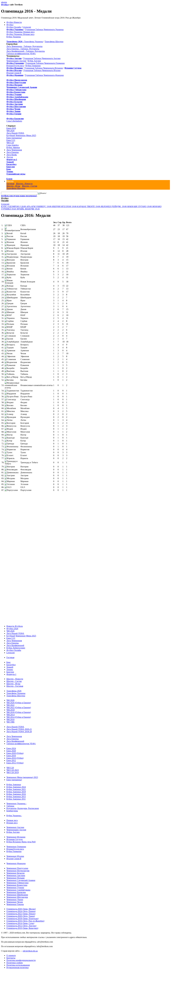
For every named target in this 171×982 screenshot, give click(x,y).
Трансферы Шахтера (54, 41)
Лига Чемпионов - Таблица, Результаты (24, 46)
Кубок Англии (34, 61)
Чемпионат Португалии (17, 865)
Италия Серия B (13, 73)
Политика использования (18, 962)
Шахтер (9, 181)
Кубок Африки (13, 147)
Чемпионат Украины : (16, 801)
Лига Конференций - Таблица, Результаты (25, 51)
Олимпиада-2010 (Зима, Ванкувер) (22, 925)
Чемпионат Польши (15, 875)
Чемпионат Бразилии (16, 890)
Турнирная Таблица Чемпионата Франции (44, 75)
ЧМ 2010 (10, 717)
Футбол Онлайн (13, 27)
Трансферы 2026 (13, 688)
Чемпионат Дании (14, 897)
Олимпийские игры (15, 174)
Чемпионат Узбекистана (17, 880)
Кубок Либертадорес (15, 645)
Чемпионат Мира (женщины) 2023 (22, 774)
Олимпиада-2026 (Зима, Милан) (21, 906)
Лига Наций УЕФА (15, 133)
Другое (9, 157)
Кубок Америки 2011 (16, 796)
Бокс (8, 169)
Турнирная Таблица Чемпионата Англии (42, 58)
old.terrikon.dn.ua (30, 948)
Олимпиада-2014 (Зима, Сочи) (20, 921)
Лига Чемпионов (14, 150)
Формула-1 (11, 159)
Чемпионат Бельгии (15, 870)
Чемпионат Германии (16, 844)
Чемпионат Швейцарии (17, 892)
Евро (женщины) (14, 138)
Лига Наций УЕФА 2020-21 (19, 726)
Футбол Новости (14, 22)
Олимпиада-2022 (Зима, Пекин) (20, 911)
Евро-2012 (11, 758)
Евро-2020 (11, 748)
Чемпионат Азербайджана (18, 887)
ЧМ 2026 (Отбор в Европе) (18, 700)
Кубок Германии (33, 65)
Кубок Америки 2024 (16, 784)
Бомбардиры (12, 808)
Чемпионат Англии (15, 825)
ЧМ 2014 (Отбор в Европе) (18, 714)
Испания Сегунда (14, 837)
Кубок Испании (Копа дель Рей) (21, 839)
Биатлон (10, 167)
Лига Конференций (15, 643)
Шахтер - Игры (13, 186)
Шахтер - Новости (24, 183)
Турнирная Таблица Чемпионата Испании (43, 68)
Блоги (9, 179)
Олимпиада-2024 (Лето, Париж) (21, 909)
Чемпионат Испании (15, 834)
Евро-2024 (11, 128)
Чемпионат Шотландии (17, 894)
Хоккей (10, 162)
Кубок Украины (13, 37)
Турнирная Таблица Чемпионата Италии (42, 70)
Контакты (10, 955)
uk (2, 2)
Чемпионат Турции (15, 885)
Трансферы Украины (33, 41)
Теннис (9, 171)
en (4, 2)
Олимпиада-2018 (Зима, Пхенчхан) (22, 916)
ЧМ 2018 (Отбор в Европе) (18, 709)
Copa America (12, 145)
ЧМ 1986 (10, 719)
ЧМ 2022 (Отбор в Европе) (18, 705)
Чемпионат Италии (15, 853)
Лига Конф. (11, 155)
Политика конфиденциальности (21, 957)
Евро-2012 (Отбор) (15, 760)
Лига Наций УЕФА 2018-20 (19, 729)
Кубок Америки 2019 (16, 789)
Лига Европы (12, 152)
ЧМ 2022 (10, 702)
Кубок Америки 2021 (16, 787)
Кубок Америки (13, 782)
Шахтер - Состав (29, 186)
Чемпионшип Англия (16, 61)
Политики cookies (14, 960)
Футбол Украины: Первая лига (20, 32)
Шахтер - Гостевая (14, 683)
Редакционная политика (17, 965)
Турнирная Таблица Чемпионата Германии (45, 63)
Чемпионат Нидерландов (17, 868)
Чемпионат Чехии (14, 899)
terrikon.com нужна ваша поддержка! (19, 196)
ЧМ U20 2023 (12, 767)
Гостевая (10, 183)
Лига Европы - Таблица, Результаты (22, 49)
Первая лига (12, 818)
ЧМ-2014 (10, 712)
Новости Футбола (14, 623)
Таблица (10, 803)
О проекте (11, 953)
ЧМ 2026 (10, 130)
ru (6, 2)
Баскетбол (11, 164)
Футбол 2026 (12, 626)
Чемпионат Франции (16, 861)
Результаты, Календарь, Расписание (22, 806)
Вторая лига (12, 820)
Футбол (4, 4)
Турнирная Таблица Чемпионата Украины (44, 29)
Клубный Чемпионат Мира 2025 (21, 135)
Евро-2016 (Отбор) (15, 755)
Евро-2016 (11, 753)
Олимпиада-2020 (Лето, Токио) (20, 913)
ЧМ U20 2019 (12, 770)
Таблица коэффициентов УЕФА (21, 53)
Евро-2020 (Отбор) (15, 750)
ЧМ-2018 (10, 707)
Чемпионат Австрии (15, 873)
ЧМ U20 (10, 143)
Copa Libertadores (14, 121)
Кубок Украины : (14, 813)
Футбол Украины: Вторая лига (20, 34)
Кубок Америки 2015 (16, 794)
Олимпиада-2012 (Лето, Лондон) (21, 923)
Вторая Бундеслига (15, 65)
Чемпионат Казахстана (16, 882)
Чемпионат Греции (15, 902)
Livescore (27, 27)
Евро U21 (10, 140)
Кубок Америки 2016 (16, 791)
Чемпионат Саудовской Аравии (20, 877)
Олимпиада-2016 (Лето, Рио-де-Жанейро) (25, 918)
